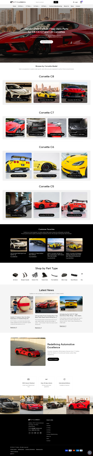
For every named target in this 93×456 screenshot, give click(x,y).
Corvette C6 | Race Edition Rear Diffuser (36, 254)
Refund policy (21, 449)
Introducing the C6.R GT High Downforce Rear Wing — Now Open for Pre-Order (70, 315)
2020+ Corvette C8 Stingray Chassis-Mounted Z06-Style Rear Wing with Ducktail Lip (73, 255)
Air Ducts (15, 279)
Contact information (30, 449)
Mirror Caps (64, 279)
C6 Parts (48, 430)
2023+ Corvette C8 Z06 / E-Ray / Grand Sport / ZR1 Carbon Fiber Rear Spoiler (55, 255)
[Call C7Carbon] (90, 453)
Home (47, 423)
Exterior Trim (35, 279)
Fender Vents (45, 279)
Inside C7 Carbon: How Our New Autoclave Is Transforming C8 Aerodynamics (20, 318)
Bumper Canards (25, 279)
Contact (48, 440)
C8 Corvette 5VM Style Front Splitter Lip (18, 254)
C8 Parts (48, 425)
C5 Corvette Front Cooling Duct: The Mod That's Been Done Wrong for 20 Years (46, 317)
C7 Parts (48, 427)
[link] (15, 405)
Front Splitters (54, 279)
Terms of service (14, 451)
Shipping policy (39, 449)
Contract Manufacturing (51, 434)
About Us (48, 436)
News (47, 438)
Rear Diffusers (74, 279)
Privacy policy (13, 449)
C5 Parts (48, 432)
